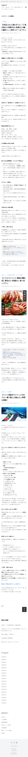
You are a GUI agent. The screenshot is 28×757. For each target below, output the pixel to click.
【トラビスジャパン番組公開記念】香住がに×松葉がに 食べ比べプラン (13, 280)
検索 (2, 606)
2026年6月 (3, 659)
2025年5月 (3, 675)
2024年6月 (3, 697)
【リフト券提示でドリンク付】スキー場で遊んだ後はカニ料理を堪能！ (13, 397)
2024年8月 (3, 692)
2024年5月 (3, 700)
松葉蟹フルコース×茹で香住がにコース (12, 352)
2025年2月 (3, 684)
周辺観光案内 (4, 722)
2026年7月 (3, 656)
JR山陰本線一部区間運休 (7, 638)
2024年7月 (3, 694)
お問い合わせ (13, 1)
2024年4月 (3, 702)
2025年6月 (3, 673)
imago (11, 32)
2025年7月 (3, 670)
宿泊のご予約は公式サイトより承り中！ (11, 583)
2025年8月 (3, 667)
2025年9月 (3, 665)
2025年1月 (3, 686)
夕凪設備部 (3, 727)
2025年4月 (3, 678)
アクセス (20, 1)
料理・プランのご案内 (17, 275)
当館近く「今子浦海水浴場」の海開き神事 (11, 625)
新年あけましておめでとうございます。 (10, 641)
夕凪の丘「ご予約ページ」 (17, 251)
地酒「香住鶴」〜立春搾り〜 (8, 634)
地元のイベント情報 (5, 725)
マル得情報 (3, 21)
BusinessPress (14, 753)
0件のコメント (17, 32)
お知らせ (3, 275)
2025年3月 (3, 681)
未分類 (2, 733)
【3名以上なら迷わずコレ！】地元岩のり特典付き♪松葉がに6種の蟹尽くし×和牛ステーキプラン (13, 27)
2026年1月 (3, 662)
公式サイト (19, 378)
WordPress (14, 750)
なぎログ (4, 5)
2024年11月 (4, 689)
